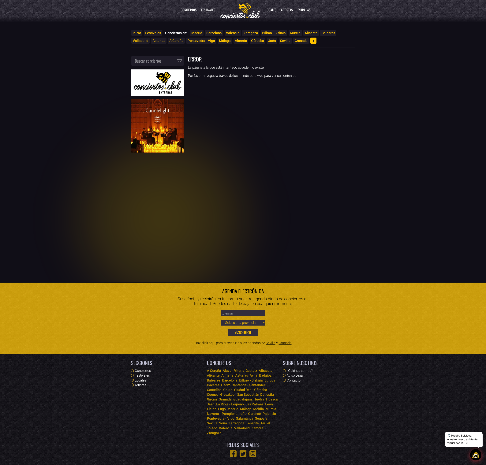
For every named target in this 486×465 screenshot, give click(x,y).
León (269, 404)
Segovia (261, 418)
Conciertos (189, 9)
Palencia (269, 414)
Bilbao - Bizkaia (274, 33)
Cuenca (213, 395)
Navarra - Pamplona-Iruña (226, 414)
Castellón (214, 390)
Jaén (272, 41)
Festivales (208, 9)
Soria (223, 423)
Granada (301, 41)
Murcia (295, 33)
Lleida (211, 409)
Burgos (269, 380)
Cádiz (225, 385)
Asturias (158, 41)
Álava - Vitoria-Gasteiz (240, 371)
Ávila (253, 375)
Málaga (225, 41)
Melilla (258, 409)
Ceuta (227, 390)
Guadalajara (242, 399)
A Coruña (176, 41)
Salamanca (244, 418)
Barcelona (214, 33)
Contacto (294, 380)
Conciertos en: (176, 33)
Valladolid (140, 41)
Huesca (272, 399)
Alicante (311, 33)
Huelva (259, 399)
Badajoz (265, 375)
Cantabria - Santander (248, 385)
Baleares (328, 33)
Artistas (287, 9)
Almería (241, 41)
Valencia (232, 33)
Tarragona (236, 423)
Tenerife (252, 423)
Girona (212, 399)
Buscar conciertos (148, 61)
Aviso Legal (295, 375)
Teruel (265, 423)
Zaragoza (251, 33)
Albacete (265, 371)
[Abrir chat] (475, 454)
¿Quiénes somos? (300, 371)
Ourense (254, 414)
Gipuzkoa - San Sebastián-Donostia (247, 395)
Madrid (196, 33)
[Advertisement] (157, 215)
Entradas (304, 9)
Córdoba (257, 41)
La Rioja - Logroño (230, 404)
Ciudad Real (243, 390)
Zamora (257, 428)
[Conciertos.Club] (240, 10)
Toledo (212, 428)
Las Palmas (254, 404)
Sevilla (285, 41)
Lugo (222, 409)
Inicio (137, 33)
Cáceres (213, 385)
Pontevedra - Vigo (201, 41)
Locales (270, 9)
